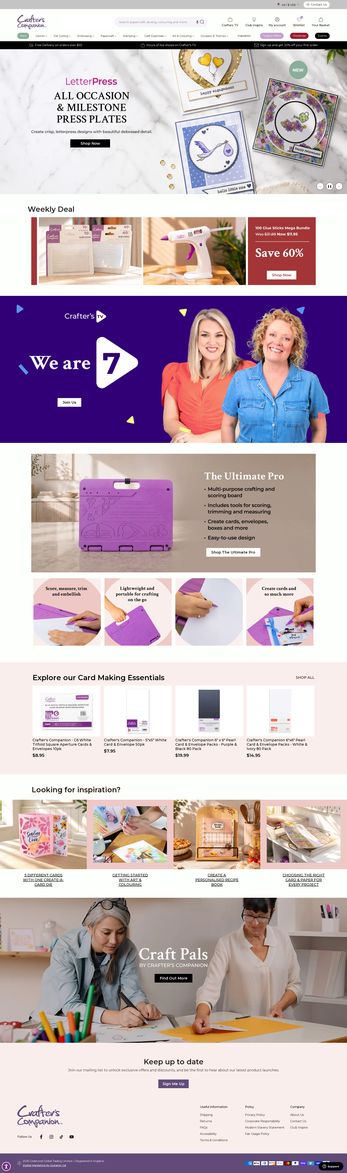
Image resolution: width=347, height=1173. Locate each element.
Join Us (69, 402)
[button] (197, 22)
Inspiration (244, 35)
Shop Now (270, 136)
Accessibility (208, 1134)
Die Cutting (61, 36)
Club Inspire (299, 1127)
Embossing (84, 36)
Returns (206, 1121)
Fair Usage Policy (257, 1134)
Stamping (129, 36)
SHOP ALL (305, 677)
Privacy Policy (255, 1115)
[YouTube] (71, 1137)
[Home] (45, 1116)
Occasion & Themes (213, 36)
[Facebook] (41, 1137)
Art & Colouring (182, 36)
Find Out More (173, 978)
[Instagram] (51, 1137)
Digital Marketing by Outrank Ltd (44, 1165)
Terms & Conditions (214, 1140)
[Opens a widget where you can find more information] (330, 1166)
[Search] (202, 22)
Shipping (206, 1115)
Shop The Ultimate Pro (233, 552)
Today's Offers (272, 35)
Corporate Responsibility (262, 1121)
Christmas (299, 35)
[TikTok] (61, 1137)
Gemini (40, 36)
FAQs (203, 1127)
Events (322, 35)
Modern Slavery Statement (264, 1127)
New (23, 35)
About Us (297, 1115)
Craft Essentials (154, 36)
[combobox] (161, 22)
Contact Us (319, 4)
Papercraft (107, 36)
